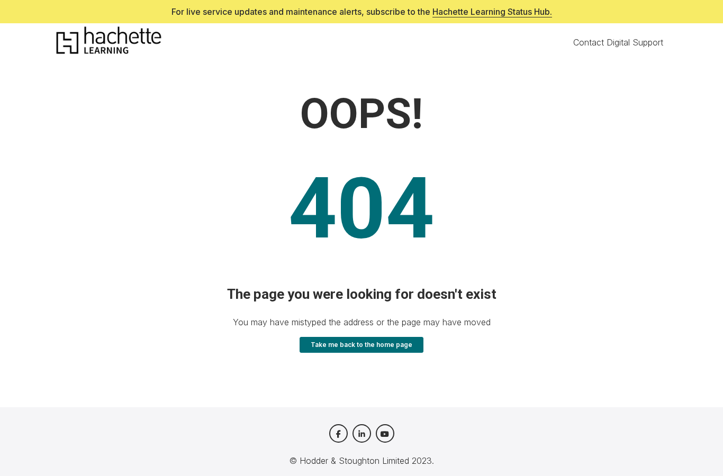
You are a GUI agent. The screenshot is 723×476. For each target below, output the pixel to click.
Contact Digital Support (618, 42)
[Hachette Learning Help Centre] (108, 42)
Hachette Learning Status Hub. (492, 11)
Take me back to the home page (361, 345)
